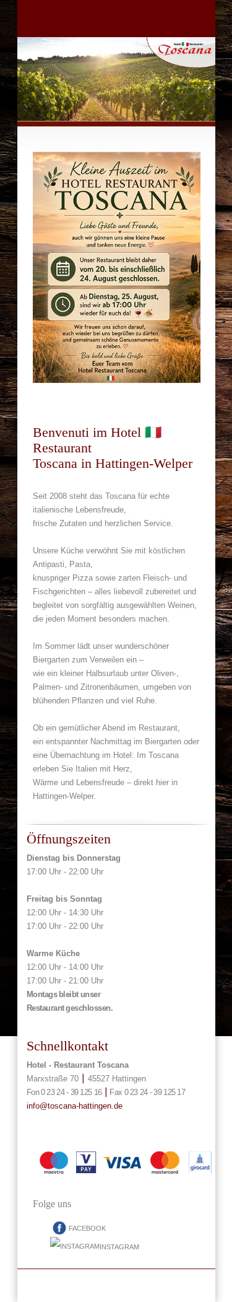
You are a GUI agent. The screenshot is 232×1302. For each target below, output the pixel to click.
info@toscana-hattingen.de (74, 1106)
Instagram (119, 1247)
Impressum (116, 1286)
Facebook (87, 1228)
